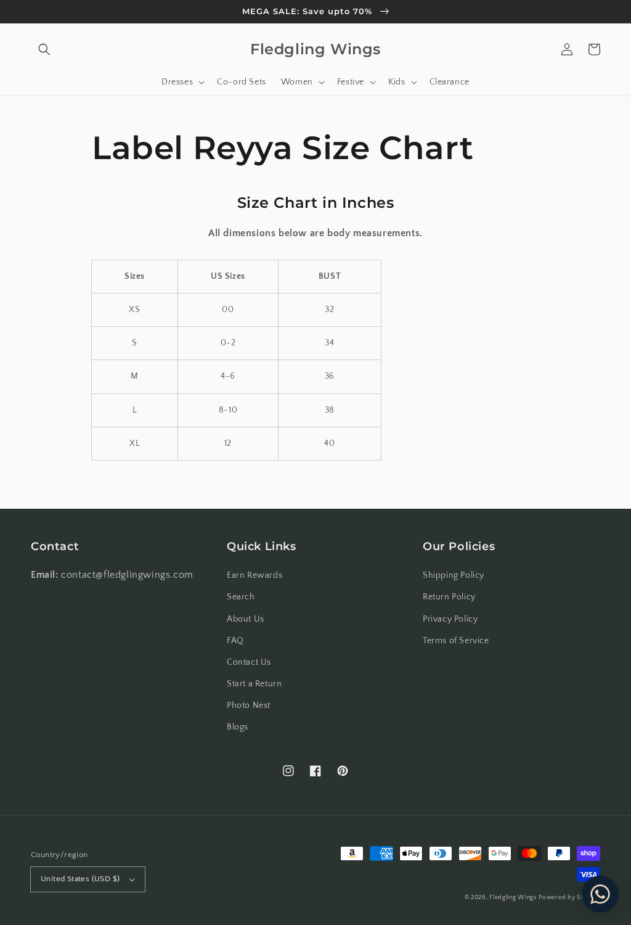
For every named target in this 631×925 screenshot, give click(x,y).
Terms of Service (456, 641)
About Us (245, 619)
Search (241, 597)
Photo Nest (249, 705)
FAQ (235, 641)
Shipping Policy (453, 575)
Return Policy (449, 597)
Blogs (237, 727)
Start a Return (254, 684)
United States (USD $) (80, 878)
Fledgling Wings (513, 897)
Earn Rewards (254, 575)
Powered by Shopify (569, 897)
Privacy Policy (450, 619)
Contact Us (249, 662)
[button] (44, 49)
